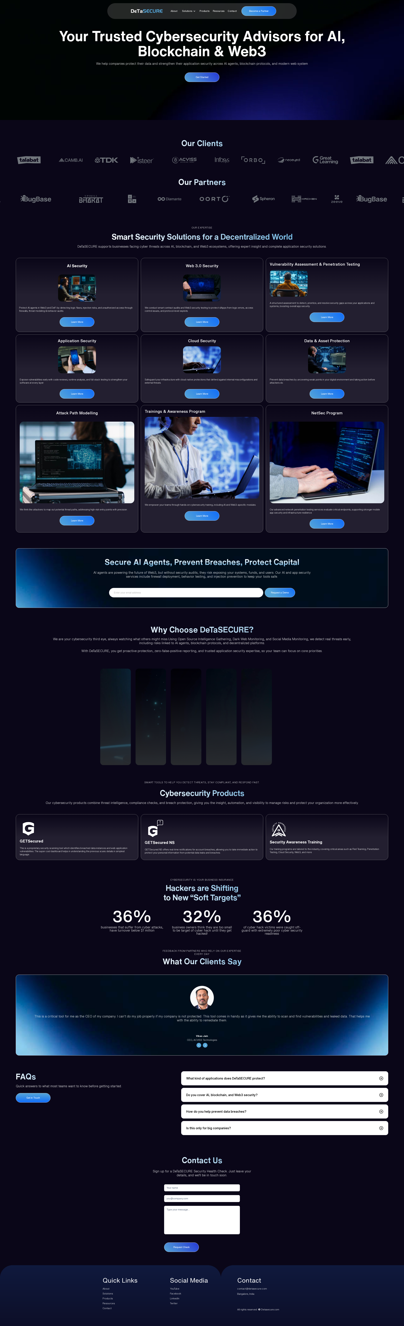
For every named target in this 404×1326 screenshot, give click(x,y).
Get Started (202, 77)
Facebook (175, 1293)
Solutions (108, 1293)
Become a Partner (259, 11)
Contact (232, 11)
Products (204, 11)
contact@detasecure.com (252, 1288)
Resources (219, 11)
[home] (145, 11)
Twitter (174, 1303)
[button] (189, 11)
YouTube (174, 1288)
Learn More (77, 322)
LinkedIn (174, 1298)
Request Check (181, 1247)
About (174, 11)
